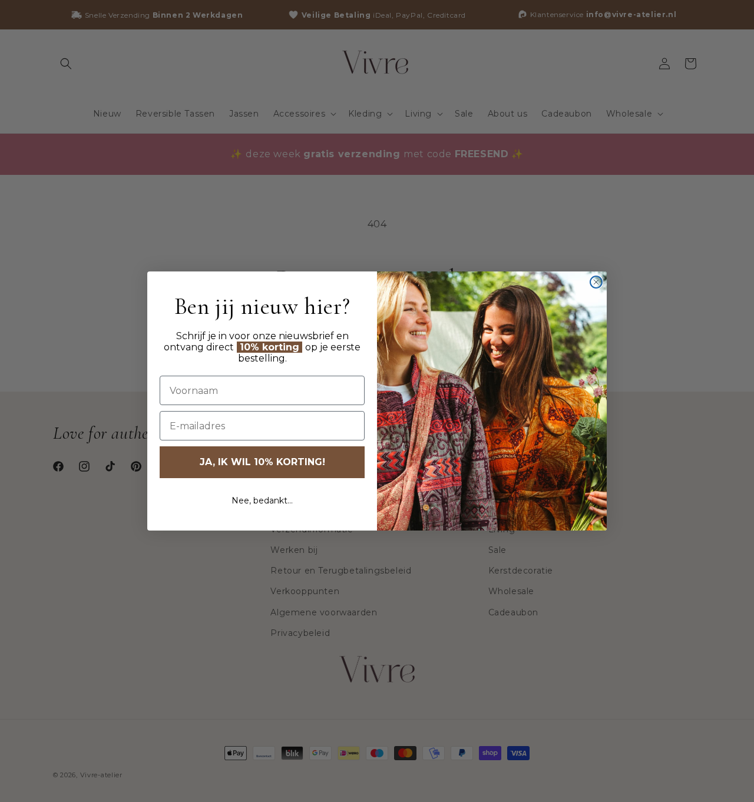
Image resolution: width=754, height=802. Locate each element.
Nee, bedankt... (262, 500)
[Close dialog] (596, 282)
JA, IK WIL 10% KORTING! (262, 462)
